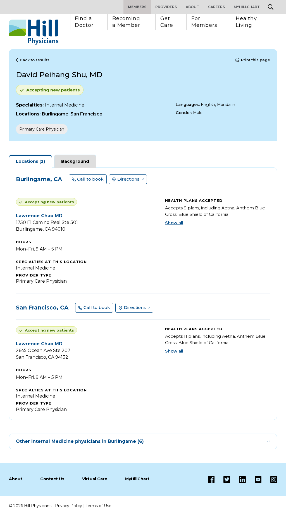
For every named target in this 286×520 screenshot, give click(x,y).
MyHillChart (247, 7)
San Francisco (86, 114)
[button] (84, 22)
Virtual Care (94, 478)
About (192, 7)
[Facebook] (211, 479)
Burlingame (55, 114)
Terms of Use (98, 505)
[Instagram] (269, 479)
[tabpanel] (143, 293)
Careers (216, 7)
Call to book (90, 179)
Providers (166, 7)
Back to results (34, 60)
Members (137, 7)
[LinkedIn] (238, 479)
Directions (128, 179)
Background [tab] (75, 161)
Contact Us (52, 478)
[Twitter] (222, 479)
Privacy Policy (68, 505)
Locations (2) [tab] (30, 161)
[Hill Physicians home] (33, 32)
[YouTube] (253, 479)
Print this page (255, 60)
